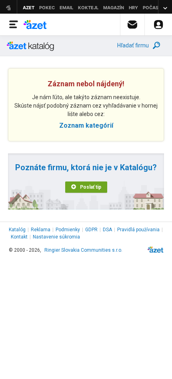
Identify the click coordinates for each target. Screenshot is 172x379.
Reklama (40, 229)
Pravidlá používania (138, 229)
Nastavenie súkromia (56, 237)
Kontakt (19, 237)
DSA (107, 229)
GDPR (91, 229)
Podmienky (68, 229)
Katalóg (17, 229)
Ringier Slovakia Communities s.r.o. (83, 250)
